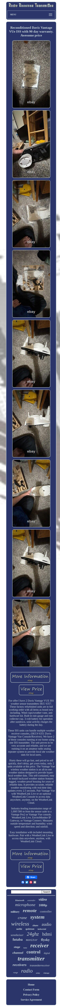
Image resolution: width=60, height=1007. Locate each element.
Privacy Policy (31, 994)
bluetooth (19, 900)
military (15, 911)
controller (46, 911)
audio (46, 924)
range (15, 972)
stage (17, 947)
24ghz (33, 934)
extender (31, 900)
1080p (43, 905)
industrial (42, 929)
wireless (20, 924)
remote (30, 910)
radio (27, 971)
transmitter (31, 958)
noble (19, 929)
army (38, 973)
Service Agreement (31, 999)
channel (17, 952)
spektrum (30, 929)
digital (47, 953)
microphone (25, 904)
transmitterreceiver (40, 965)
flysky (45, 940)
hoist (25, 948)
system (37, 917)
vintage (46, 973)
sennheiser (17, 935)
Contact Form (31, 989)
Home (31, 984)
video (43, 899)
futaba (18, 939)
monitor (32, 940)
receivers (19, 965)
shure (35, 925)
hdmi (47, 934)
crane (22, 917)
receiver (39, 945)
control (33, 951)
